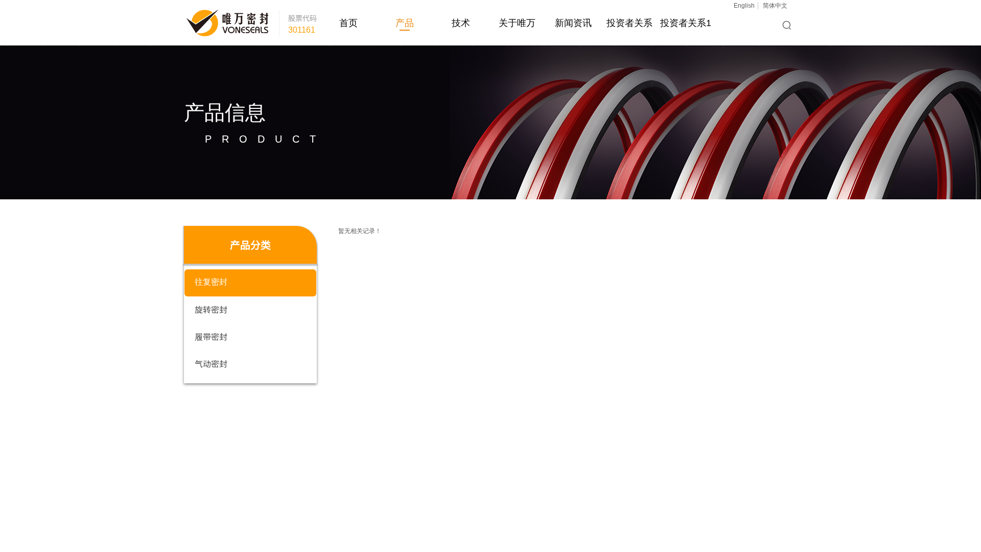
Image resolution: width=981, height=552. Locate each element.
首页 (348, 23)
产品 (404, 23)
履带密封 (211, 336)
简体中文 (775, 5)
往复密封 (211, 282)
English (744, 5)
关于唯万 (517, 23)
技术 (461, 23)
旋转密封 (211, 309)
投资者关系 (629, 23)
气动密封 (211, 363)
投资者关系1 (685, 23)
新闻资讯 (573, 23)
